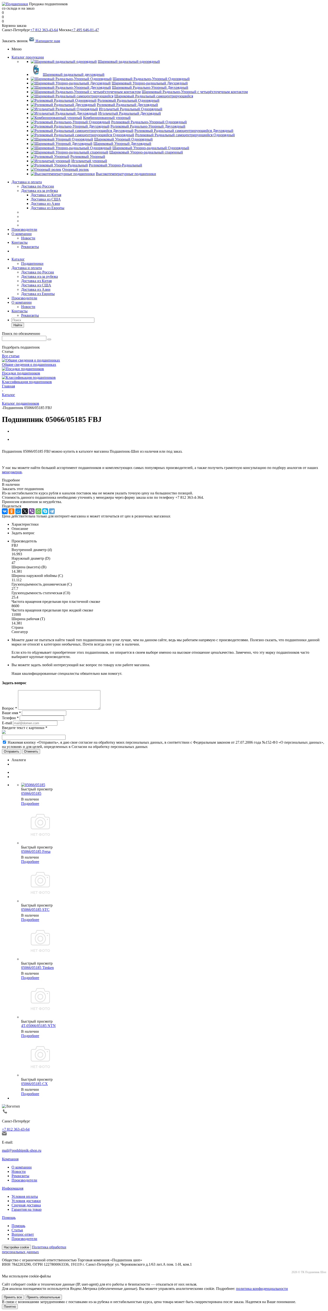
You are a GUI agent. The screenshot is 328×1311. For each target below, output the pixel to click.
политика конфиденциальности (262, 1289)
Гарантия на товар (27, 1209)
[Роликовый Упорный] (50, 156)
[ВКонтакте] (5, 511)
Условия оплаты (25, 1196)
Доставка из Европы (38, 294)
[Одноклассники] (11, 511)
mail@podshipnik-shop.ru (21, 1150)
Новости (28, 238)
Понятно (10, 1306)
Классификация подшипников (27, 382)
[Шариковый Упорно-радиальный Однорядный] (71, 148)
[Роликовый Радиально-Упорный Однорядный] (70, 122)
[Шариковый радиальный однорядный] (64, 61)
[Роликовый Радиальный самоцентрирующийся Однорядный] (82, 135)
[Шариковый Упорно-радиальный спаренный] (69, 152)
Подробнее (30, 803)
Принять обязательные (43, 1297)
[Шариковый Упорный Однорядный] (62, 139)
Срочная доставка (26, 1205)
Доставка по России (37, 186)
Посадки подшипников (21, 373)
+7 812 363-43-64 (44, 30)
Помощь (9, 1218)
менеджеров (12, 472)
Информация (12, 1188)
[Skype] (45, 511)
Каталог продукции (28, 57)
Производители (24, 229)
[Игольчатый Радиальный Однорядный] (64, 109)
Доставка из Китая (36, 281)
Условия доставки (26, 1201)
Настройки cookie (16, 1247)
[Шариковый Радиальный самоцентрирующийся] (72, 96)
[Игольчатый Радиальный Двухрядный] (64, 113)
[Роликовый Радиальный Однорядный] (64, 100)
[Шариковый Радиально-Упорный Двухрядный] (71, 87)
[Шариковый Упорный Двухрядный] (61, 144)
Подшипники (32, 263)
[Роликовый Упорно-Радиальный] (59, 165)
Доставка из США (36, 285)
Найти (17, 325)
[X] (25, 511)
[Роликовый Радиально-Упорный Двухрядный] (70, 126)
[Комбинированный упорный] (56, 118)
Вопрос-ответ (23, 1234)
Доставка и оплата (27, 182)
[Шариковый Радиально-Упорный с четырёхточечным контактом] (86, 92)
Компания (10, 1159)
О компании (22, 234)
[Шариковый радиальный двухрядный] (36, 74)
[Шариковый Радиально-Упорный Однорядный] (71, 79)
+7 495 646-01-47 (85, 30)
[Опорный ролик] (46, 169)
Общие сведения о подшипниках (29, 364)
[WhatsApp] (38, 511)
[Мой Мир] (18, 511)
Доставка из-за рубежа (39, 191)
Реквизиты (30, 247)
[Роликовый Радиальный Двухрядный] (63, 105)
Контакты (20, 242)
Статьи (17, 1230)
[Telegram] (52, 511)
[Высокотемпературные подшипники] (63, 174)
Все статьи (10, 356)
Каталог (18, 259)
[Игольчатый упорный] (50, 161)
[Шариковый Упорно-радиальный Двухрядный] (71, 83)
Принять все (13, 1297)
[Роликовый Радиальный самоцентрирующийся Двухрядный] (82, 131)
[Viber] (32, 511)
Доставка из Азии (35, 289)
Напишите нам (47, 41)
